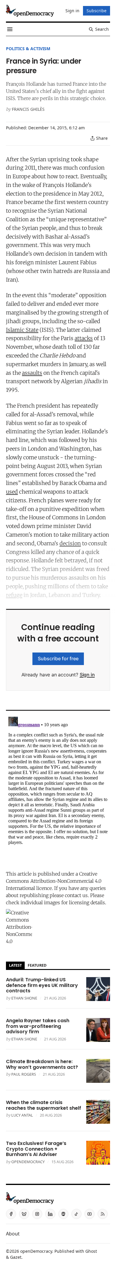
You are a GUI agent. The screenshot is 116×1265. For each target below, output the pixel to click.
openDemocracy (28, 1161)
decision (70, 543)
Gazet (15, 1257)
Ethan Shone (24, 998)
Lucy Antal (22, 1115)
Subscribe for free (58, 658)
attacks (84, 338)
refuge (14, 595)
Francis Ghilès (28, 109)
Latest (15, 965)
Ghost (91, 1251)
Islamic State (22, 329)
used (12, 491)
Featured (37, 965)
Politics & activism (28, 48)
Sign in (87, 675)
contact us (76, 895)
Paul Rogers (23, 1074)
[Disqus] (58, 789)
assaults (32, 372)
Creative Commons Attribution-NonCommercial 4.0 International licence (53, 881)
